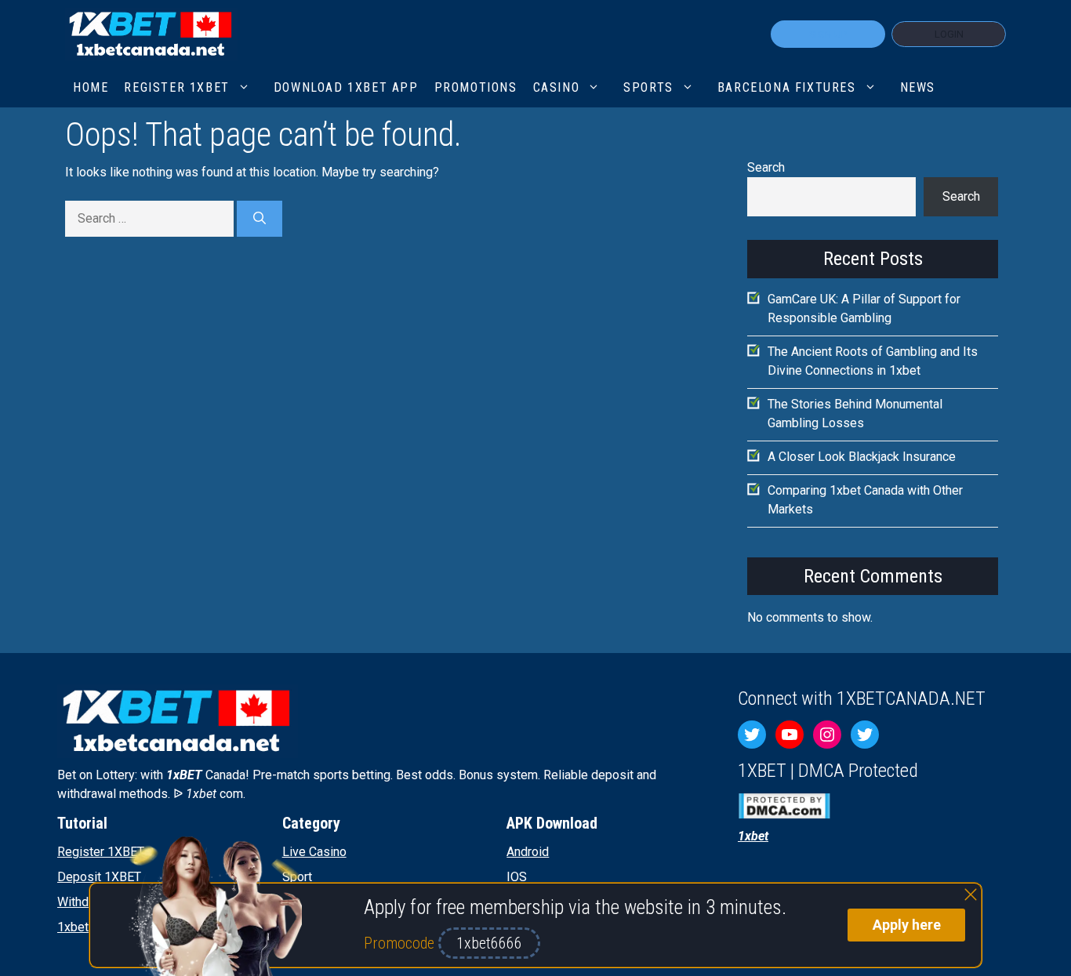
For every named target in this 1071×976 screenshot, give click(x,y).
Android (527, 851)
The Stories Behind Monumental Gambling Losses (855, 413)
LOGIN (949, 34)
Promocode (401, 943)
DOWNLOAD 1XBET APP (346, 87)
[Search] (259, 219)
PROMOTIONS (475, 87)
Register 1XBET (100, 851)
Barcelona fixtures (786, 87)
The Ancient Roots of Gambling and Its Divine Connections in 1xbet (873, 361)
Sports (648, 87)
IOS (516, 876)
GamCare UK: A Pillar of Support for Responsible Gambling (864, 308)
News (917, 87)
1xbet (73, 927)
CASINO (556, 87)
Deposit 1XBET (99, 876)
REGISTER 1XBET (176, 87)
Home (90, 87)
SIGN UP (828, 34)
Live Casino (314, 851)
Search (766, 167)
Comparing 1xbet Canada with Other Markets (865, 500)
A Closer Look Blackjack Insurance (862, 456)
